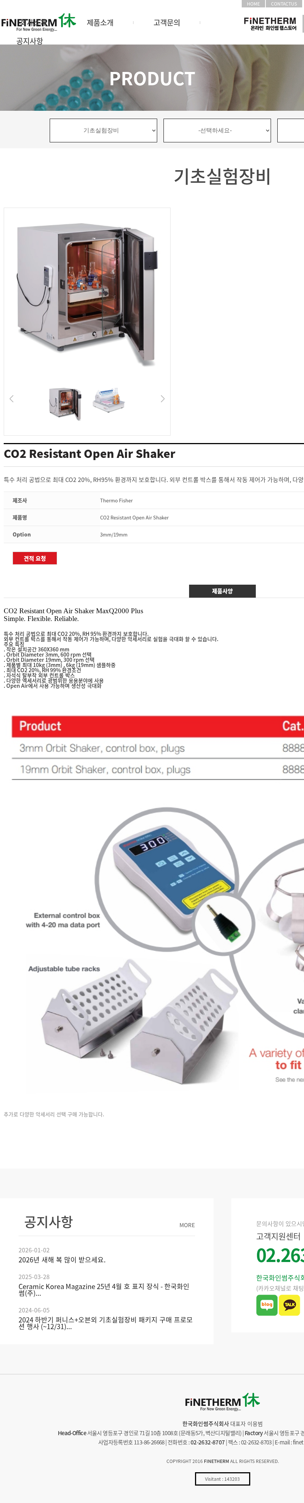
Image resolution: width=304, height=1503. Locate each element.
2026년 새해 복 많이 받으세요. (62, 1260)
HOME (253, 3)
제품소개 (100, 22)
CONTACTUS (284, 3)
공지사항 (29, 41)
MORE (187, 1225)
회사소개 (33, 22)
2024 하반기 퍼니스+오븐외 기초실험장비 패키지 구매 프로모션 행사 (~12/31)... (106, 1323)
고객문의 (166, 22)
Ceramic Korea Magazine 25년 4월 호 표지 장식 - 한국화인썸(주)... (104, 1289)
